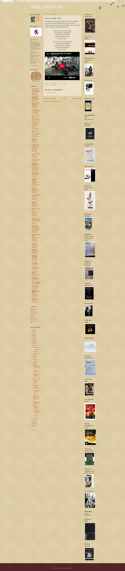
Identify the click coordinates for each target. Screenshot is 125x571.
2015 (33, 337)
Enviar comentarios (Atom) (55, 101)
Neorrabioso (34, 298)
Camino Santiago (33, 312)
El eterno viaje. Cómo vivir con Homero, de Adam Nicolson (36, 134)
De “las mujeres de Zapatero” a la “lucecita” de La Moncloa (35, 213)
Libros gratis (32, 317)
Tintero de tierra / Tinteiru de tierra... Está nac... (36, 398)
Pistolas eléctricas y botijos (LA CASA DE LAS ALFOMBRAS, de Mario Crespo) (36, 229)
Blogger (70, 568)
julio (34, 357)
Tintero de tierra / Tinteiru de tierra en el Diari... (36, 381)
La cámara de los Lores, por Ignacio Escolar (36, 411)
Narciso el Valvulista (34, 202)
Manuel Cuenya (35, 109)
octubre (34, 351)
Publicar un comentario (51, 92)
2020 (33, 329)
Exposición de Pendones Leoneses (36, 407)
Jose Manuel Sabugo (34, 272)
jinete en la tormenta (34, 188)
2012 (33, 343)
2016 (33, 335)
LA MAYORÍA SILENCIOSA (34, 258)
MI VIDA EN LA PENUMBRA (35, 97)
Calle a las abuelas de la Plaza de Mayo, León (36, 366)
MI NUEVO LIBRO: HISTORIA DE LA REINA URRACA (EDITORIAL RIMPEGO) (35, 148)
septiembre (35, 353)
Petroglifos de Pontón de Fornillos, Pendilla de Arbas (36, 221)
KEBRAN (34, 243)
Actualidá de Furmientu (34, 179)
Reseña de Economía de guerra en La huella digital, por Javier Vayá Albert (36, 285)
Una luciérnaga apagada (35, 198)
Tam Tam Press (33, 321)
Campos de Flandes (36, 268)
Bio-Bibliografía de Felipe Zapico (35, 205)
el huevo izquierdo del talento (36, 195)
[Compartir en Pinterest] (65, 83)
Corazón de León (35, 144)
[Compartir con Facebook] (64, 83)
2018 (33, 331)
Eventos (51, 85)
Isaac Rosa (32, 315)
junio (34, 359)
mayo (34, 361)
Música (54, 85)
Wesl (31, 323)
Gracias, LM (34, 175)
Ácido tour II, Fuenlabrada (36, 371)
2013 (33, 341)
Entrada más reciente (49, 98)
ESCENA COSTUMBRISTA (35, 294)
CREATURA (34, 249)
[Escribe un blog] (61, 83)
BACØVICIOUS (35, 226)
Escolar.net (32, 313)
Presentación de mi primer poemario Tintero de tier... (36, 386)
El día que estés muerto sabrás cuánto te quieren (36, 90)
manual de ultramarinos (35, 139)
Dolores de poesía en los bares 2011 (36, 391)
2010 (33, 421)
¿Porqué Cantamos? (36, 274)
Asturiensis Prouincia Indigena (36, 219)
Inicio (64, 98)
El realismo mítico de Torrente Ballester (36, 111)
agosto (34, 355)
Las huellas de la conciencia (35, 93)
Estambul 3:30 (34, 156)
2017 (33, 333)
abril (34, 363)
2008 (33, 425)
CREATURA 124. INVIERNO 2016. (35, 251)
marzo (34, 415)
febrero (34, 417)
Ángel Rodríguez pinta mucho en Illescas (36, 403)
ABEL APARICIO (46, 7)
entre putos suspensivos (34, 263)
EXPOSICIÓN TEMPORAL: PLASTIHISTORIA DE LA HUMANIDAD (36, 167)
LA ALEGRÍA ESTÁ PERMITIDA (35, 191)
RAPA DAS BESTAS (36, 99)
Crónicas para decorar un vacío (35, 173)
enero (34, 419)
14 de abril (35, 394)
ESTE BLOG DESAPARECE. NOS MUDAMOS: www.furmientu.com (36, 182)
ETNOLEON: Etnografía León (35, 164)
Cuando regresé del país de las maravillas (35, 104)
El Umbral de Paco (36, 159)
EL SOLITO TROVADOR (34, 256)
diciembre (35, 347)
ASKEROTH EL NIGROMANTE (35, 245)
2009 (33, 423)
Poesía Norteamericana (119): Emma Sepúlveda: (35, 238)
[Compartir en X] (62, 83)
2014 (33, 339)
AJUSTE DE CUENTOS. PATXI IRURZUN (36, 291)
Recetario (34, 141)
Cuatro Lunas (35, 267)
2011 (33, 345)
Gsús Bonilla (35, 277)
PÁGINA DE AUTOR (36, 278)
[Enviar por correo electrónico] (60, 83)
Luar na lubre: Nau (36, 377)
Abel (39, 16)
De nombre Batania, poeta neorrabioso (36, 374)
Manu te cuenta (33, 319)
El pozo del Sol (35, 106)
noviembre (35, 349)
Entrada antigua (77, 98)
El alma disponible (36, 282)
